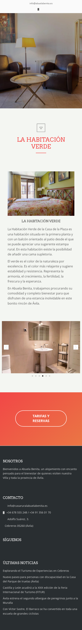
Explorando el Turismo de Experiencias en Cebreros (36, 570)
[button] (6, 347)
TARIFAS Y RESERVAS (41, 418)
